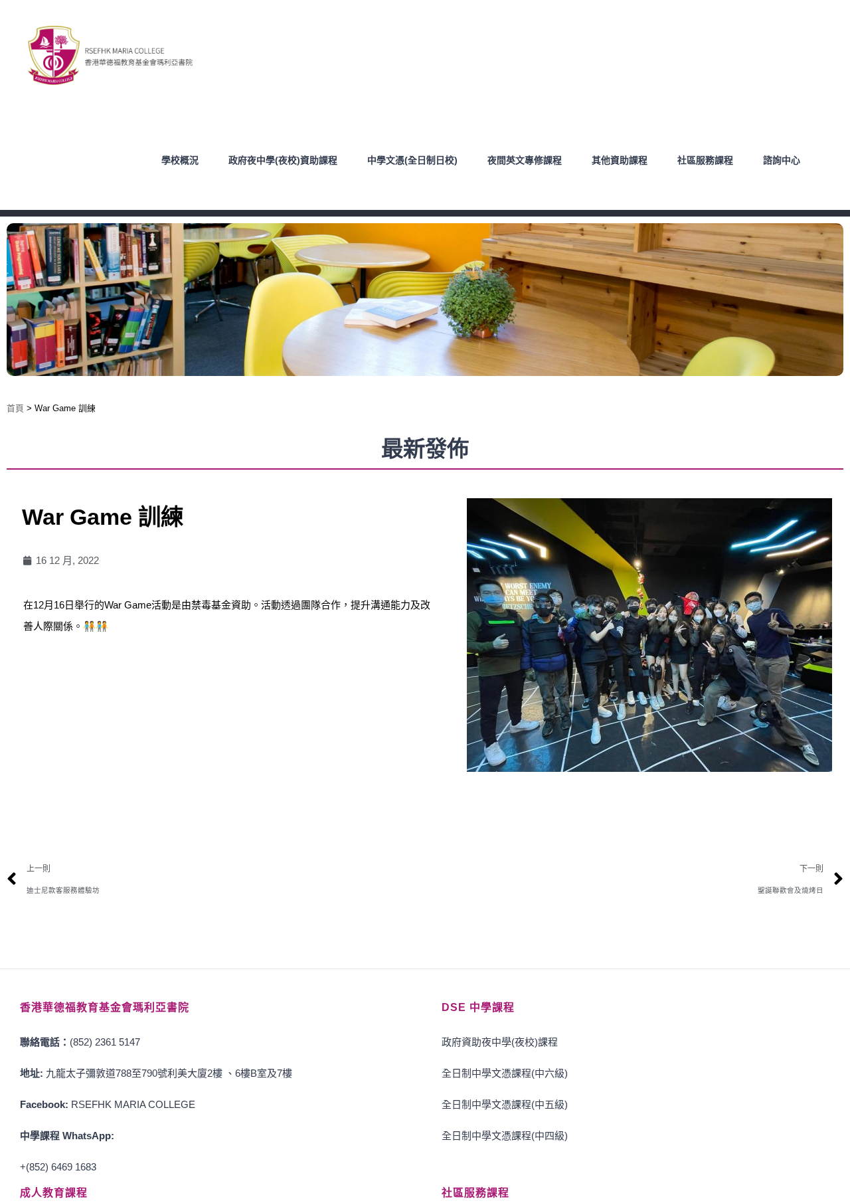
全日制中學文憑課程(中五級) (505, 1104)
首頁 (15, 408)
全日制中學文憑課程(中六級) (505, 1073)
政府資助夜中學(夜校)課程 (500, 1042)
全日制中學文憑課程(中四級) (505, 1135)
